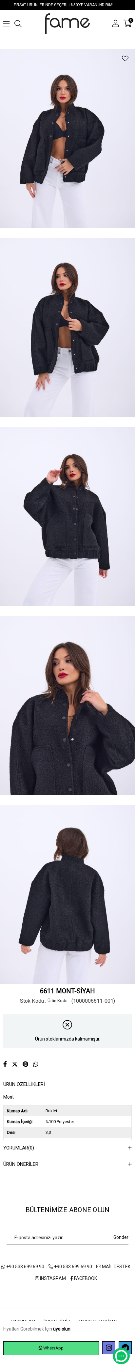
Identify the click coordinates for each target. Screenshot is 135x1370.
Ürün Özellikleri (24, 1084)
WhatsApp (53, 1348)
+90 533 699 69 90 (24, 1266)
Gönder (120, 1237)
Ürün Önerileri (21, 1164)
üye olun (61, 1329)
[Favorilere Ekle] (125, 58)
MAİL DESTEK (115, 1266)
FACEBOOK (85, 1278)
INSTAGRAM (52, 1278)
